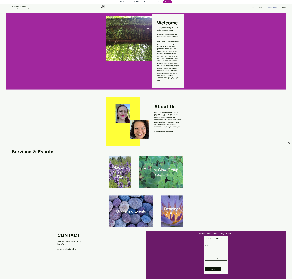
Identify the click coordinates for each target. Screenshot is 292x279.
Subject (207, 252)
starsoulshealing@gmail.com (67, 249)
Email (206, 245)
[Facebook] (289, 140)
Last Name (219, 238)
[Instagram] (289, 143)
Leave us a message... (211, 258)
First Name (208, 238)
